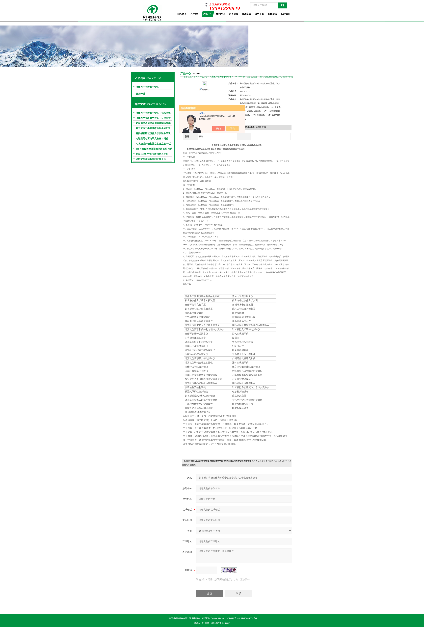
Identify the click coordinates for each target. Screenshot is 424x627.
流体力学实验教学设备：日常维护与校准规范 (153, 119)
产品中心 (207, 13)
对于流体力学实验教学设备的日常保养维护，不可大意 (153, 129)
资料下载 (259, 13)
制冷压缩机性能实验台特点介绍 (152, 154)
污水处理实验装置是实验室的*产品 (153, 143)
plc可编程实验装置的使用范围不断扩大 (154, 149)
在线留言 (272, 13)
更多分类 (140, 93)
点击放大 (206, 89)
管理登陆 (206, 618)
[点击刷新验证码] (229, 570)
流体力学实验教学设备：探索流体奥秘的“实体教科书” (153, 113)
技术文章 (246, 13)
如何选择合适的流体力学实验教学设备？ (153, 124)
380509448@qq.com (220, 623)
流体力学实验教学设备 (147, 86)
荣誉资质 (233, 13)
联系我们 (285, 13)
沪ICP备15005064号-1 (247, 618)
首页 (196, 77)
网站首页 (182, 13)
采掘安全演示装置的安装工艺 (151, 159)
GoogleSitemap (218, 618)
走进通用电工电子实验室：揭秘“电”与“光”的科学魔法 (152, 139)
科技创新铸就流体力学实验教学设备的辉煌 (153, 134)
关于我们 (195, 13)
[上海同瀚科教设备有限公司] (152, 10)
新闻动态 (220, 13)
